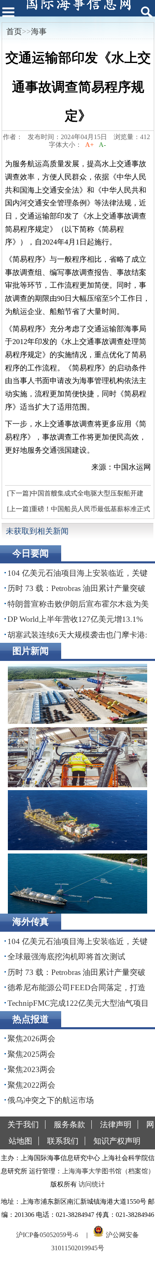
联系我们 (63, 1141)
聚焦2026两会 (31, 1038)
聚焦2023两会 (31, 1069)
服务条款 (69, 1124)
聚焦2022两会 (31, 1085)
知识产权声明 (117, 1141)
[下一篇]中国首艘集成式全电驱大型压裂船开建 (75, 493)
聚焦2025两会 (31, 1054)
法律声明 (115, 1124)
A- (102, 144)
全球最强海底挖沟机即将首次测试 (66, 956)
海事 (39, 31)
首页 (14, 31)
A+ (89, 144)
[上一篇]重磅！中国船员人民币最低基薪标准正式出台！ (77, 511)
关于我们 (23, 1124)
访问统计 (92, 1184)
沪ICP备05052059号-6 (47, 1234)
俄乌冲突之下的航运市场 (50, 1100)
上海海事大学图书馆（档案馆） (108, 1171)
